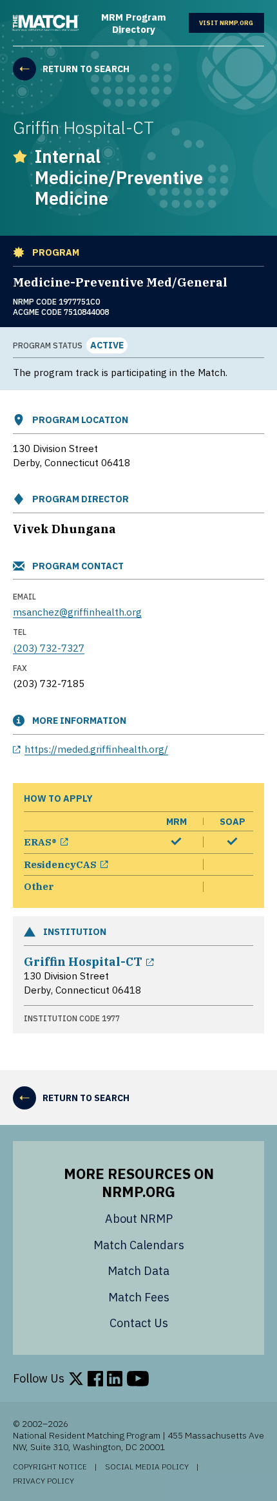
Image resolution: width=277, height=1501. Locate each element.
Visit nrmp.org (231, 23)
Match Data (138, 1270)
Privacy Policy (43, 1481)
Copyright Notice (50, 1467)
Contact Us (139, 1323)
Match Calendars (138, 1245)
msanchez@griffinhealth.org (77, 611)
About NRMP (139, 1218)
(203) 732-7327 (48, 647)
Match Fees (138, 1297)
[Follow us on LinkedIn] (114, 1378)
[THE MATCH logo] (46, 23)
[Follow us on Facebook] (95, 1378)
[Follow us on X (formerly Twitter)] (76, 1378)
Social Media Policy (147, 1467)
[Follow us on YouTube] (138, 1378)
